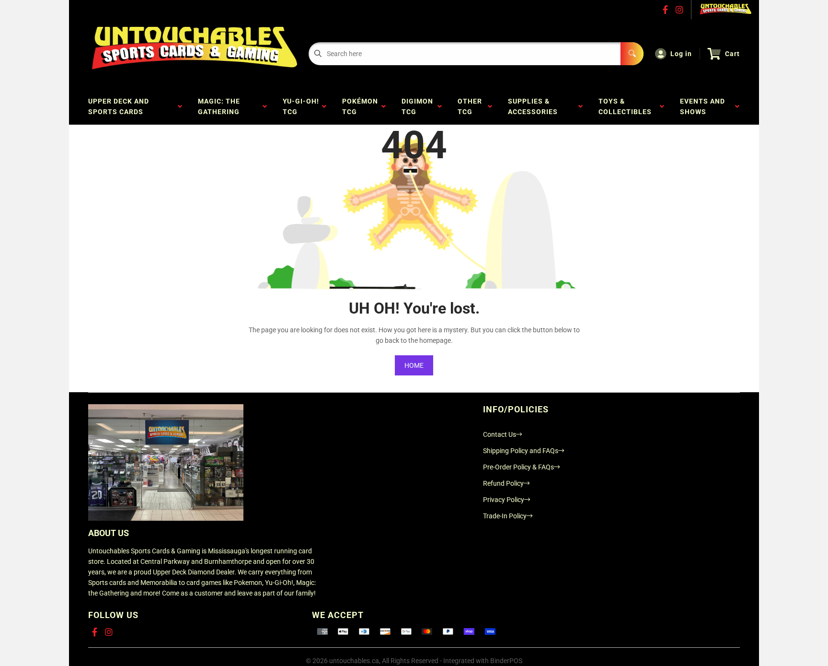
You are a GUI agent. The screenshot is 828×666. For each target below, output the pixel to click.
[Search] (632, 53)
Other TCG (470, 106)
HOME (414, 365)
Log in (681, 54)
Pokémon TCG (360, 106)
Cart (732, 54)
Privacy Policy (503, 499)
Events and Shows (702, 106)
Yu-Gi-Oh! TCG (301, 106)
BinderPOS (506, 661)
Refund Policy (503, 483)
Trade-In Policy (505, 516)
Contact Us (499, 434)
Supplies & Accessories (535, 106)
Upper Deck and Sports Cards (118, 106)
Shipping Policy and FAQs (520, 451)
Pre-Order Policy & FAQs (518, 467)
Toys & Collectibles (627, 106)
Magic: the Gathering (220, 106)
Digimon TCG (417, 106)
